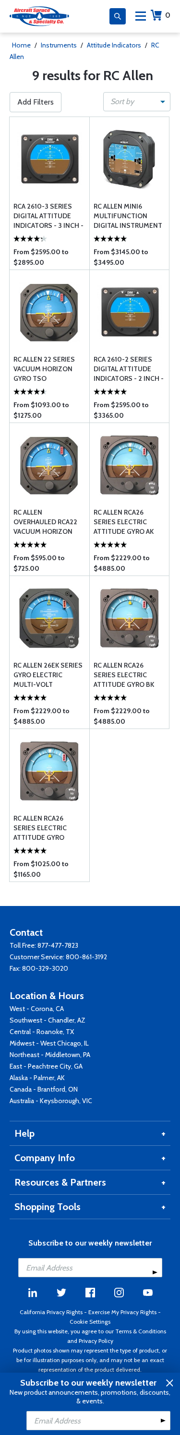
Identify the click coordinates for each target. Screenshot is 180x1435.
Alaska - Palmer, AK (37, 1077)
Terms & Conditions (140, 1331)
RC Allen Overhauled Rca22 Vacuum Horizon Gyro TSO (45, 522)
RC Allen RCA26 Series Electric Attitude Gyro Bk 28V (124, 675)
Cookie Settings (90, 1321)
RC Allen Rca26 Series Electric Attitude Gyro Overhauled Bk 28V (46, 828)
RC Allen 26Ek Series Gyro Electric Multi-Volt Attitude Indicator (48, 675)
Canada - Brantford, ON (44, 1089)
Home (21, 45)
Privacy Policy (96, 1340)
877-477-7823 (57, 945)
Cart (167, 15)
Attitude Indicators (114, 45)
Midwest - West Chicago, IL (49, 1043)
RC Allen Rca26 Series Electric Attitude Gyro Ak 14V (124, 522)
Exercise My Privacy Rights (122, 1312)
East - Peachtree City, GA (46, 1066)
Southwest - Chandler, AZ (47, 1020)
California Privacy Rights (51, 1312)
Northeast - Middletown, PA (50, 1054)
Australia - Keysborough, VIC (51, 1100)
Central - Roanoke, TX (42, 1031)
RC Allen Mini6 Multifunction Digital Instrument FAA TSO (128, 216)
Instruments (59, 45)
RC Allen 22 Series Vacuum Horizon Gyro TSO (44, 369)
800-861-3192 (86, 957)
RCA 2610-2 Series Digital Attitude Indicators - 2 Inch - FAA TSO (129, 369)
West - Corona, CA (37, 1008)
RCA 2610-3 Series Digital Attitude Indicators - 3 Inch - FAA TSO (48, 216)
